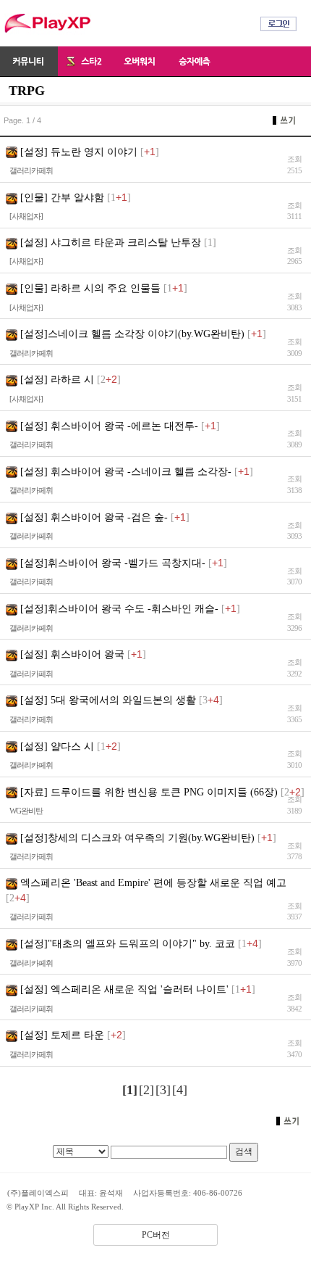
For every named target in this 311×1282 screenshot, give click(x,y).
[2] (146, 1090)
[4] (179, 1090)
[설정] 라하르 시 (57, 379)
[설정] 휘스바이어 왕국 (72, 654)
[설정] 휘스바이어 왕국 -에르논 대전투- (109, 426)
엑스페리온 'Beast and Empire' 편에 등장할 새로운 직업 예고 (153, 882)
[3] (163, 1090)
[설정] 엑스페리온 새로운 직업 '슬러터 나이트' (124, 989)
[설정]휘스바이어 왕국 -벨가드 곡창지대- (112, 563)
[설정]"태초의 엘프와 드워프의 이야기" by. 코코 (127, 943)
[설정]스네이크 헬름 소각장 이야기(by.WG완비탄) (132, 333)
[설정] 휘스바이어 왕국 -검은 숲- (94, 517)
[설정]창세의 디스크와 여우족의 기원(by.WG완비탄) (137, 837)
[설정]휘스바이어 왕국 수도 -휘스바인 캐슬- (119, 608)
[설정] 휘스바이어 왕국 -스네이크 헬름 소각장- (125, 471)
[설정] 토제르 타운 (62, 1035)
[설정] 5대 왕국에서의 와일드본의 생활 (108, 700)
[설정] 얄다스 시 (57, 746)
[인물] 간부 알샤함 (62, 197)
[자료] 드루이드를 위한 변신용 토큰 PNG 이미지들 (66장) (149, 792)
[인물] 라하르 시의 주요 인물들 (90, 288)
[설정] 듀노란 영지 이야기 (78, 151)
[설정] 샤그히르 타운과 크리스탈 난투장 (110, 242)
